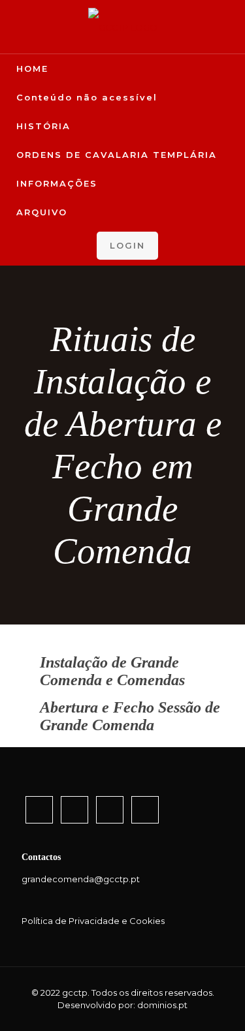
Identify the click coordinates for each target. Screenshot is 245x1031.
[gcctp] (122, 27)
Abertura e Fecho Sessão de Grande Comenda (130, 716)
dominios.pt (162, 1005)
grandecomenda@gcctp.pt (81, 879)
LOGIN (127, 245)
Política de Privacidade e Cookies (93, 921)
